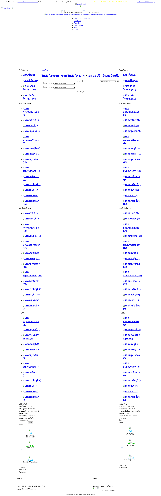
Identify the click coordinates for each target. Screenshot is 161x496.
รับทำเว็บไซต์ (22, 2)
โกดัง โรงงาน (46, 70)
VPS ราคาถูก (150, 2)
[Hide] (12, 8)
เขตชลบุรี (94, 75)
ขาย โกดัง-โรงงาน (73, 75)
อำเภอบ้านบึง (110, 75)
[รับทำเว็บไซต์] (80, 4)
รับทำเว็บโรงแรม (32, 2)
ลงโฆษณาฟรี (141, 2)
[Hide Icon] (80, 6)
